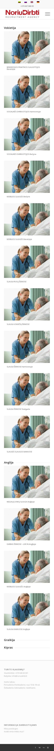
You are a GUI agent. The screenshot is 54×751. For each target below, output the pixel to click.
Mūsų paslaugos (11, 728)
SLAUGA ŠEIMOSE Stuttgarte (18, 409)
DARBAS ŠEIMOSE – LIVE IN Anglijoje (21, 544)
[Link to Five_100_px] (44, 748)
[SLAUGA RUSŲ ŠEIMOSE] (27, 262)
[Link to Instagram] (48, 748)
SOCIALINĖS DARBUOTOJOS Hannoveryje (24, 111)
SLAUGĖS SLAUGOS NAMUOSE (19, 451)
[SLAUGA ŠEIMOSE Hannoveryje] (27, 347)
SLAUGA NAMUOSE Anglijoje (18, 629)
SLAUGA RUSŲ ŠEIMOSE (16, 281)
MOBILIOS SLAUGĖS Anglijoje (19, 586)
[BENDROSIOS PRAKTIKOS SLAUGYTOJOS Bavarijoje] (27, 47)
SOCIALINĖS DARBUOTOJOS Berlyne (21, 154)
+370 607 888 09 (27, 6)
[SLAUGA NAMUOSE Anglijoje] (27, 609)
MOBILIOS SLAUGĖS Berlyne (18, 196)
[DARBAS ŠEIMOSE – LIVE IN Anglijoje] (27, 524)
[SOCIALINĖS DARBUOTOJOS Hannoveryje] (27, 92)
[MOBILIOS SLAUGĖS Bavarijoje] (27, 219)
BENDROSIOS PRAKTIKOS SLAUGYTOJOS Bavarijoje (23, 68)
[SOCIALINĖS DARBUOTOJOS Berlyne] (27, 134)
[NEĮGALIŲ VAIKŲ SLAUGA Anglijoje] (27, 482)
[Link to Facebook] (35, 748)
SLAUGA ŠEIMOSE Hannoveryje (20, 366)
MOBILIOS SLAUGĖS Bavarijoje (19, 239)
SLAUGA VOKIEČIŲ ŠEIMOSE (18, 324)
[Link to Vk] (40, 748)
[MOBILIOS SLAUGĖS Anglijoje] (27, 567)
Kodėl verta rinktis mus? (14, 731)
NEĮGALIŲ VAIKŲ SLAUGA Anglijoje (21, 501)
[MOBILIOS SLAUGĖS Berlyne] (27, 177)
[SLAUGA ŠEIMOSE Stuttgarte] (27, 389)
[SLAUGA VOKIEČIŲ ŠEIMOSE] (27, 304)
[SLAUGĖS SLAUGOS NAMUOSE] (27, 432)
